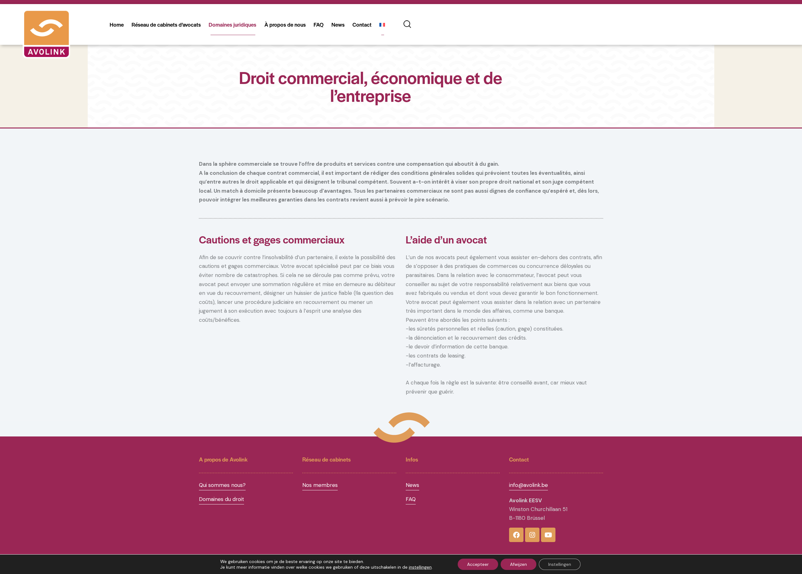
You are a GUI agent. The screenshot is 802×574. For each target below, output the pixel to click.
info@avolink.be (528, 485)
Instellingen (559, 564)
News (412, 485)
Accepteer (478, 564)
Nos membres (320, 485)
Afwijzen (518, 564)
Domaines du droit (221, 499)
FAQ (411, 499)
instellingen (420, 567)
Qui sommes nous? (222, 485)
